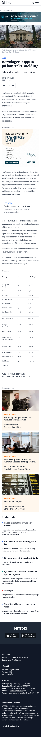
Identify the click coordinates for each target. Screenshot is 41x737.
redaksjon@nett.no (18, 688)
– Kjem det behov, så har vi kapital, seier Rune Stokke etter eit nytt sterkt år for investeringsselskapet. (19, 532)
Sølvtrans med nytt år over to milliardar (21, 558)
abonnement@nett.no (21, 693)
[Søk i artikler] (14, 2)
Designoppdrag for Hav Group (17, 206)
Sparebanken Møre (12, 427)
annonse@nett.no (16, 691)
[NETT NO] (5, 2)
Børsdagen (8, 590)
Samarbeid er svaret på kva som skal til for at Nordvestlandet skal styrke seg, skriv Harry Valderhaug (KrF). (19, 581)
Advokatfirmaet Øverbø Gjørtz (17, 469)
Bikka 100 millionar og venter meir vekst (19, 605)
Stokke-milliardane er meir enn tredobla (18, 524)
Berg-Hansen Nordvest (14, 509)
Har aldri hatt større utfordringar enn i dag (20, 542)
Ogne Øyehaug (8, 78)
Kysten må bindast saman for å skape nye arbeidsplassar (20, 573)
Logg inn (26, 3)
